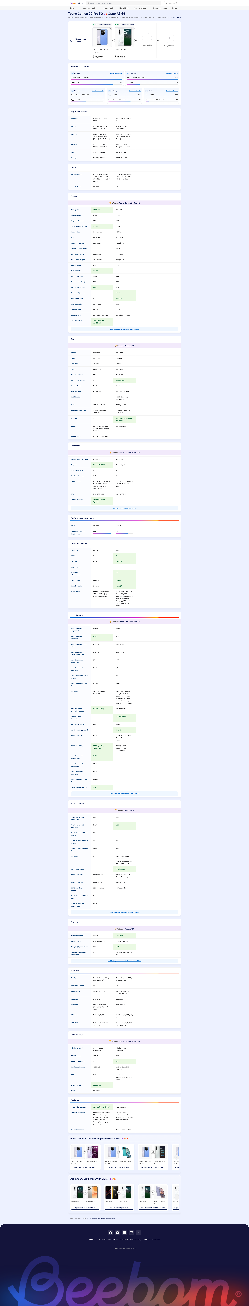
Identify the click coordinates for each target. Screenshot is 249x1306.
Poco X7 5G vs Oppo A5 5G (119, 1207)
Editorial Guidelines (152, 1239)
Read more (177, 17)
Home (71, 1218)
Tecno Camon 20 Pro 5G (100, 50)
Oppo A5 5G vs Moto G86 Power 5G (153, 1207)
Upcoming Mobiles (89, 8)
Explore (72, 8)
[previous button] (72, 1157)
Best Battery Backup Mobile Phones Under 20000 (124, 961)
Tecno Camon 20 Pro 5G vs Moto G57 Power (120, 1167)
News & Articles (140, 8)
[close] (110, 28)
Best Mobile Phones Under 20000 (124, 508)
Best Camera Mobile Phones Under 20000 (124, 793)
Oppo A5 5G (120, 49)
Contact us (113, 1239)
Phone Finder (124, 8)
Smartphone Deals (160, 8)
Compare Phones (80, 1218)
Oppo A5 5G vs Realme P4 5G (85, 1207)
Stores (174, 8)
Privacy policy (135, 1239)
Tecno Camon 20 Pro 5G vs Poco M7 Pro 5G (86, 1167)
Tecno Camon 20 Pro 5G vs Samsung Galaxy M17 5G (154, 1167)
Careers (102, 1239)
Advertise (124, 1239)
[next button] (176, 1157)
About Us (93, 1239)
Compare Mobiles (107, 8)
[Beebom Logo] (76, 3)
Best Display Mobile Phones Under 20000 (124, 329)
